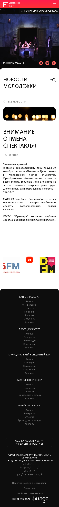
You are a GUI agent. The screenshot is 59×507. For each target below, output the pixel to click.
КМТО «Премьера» (29, 297)
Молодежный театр (29, 380)
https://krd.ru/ (29, 467)
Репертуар (29, 337)
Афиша (29, 301)
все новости (17, 102)
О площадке (29, 341)
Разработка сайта (21, 499)
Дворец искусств (29, 329)
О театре (29, 391)
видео (12, 63)
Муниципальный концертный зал (30, 355)
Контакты (29, 322)
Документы (30, 319)
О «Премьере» (29, 305)
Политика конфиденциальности (29, 483)
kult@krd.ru (29, 464)
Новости (29, 308)
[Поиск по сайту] (54, 80)
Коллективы (29, 344)
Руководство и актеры (29, 395)
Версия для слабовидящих (41, 11)
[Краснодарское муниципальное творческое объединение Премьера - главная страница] (11, 4)
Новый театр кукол (29, 405)
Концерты (29, 363)
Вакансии (29, 312)
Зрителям (29, 315)
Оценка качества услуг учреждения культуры (29, 442)
